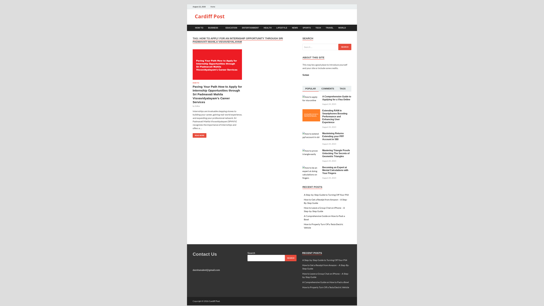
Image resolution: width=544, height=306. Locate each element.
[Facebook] (343, 7)
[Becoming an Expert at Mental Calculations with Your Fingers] (311, 167)
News (295, 28)
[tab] (310, 89)
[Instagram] (350, 7)
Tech (318, 28)
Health (268, 28)
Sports (307, 28)
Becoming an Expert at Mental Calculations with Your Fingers (335, 170)
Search (251, 253)
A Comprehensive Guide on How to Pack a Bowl (325, 282)
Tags (343, 88)
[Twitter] (347, 7)
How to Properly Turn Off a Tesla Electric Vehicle (325, 287)
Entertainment (250, 28)
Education (231, 28)
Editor (197, 106)
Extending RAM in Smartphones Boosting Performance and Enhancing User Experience (334, 116)
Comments (327, 88)
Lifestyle (281, 28)
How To (199, 28)
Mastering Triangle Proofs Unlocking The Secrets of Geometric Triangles (336, 153)
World (342, 28)
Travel (329, 28)
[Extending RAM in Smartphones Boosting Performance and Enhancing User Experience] (311, 111)
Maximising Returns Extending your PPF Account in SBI (333, 136)
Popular (310, 88)
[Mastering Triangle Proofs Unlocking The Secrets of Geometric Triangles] (311, 150)
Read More (198, 134)
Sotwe (305, 75)
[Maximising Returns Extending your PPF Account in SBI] (311, 133)
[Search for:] (326, 47)
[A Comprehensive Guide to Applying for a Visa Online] (311, 96)
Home (213, 7)
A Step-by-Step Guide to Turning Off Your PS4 (326, 194)
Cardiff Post (210, 16)
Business (213, 28)
